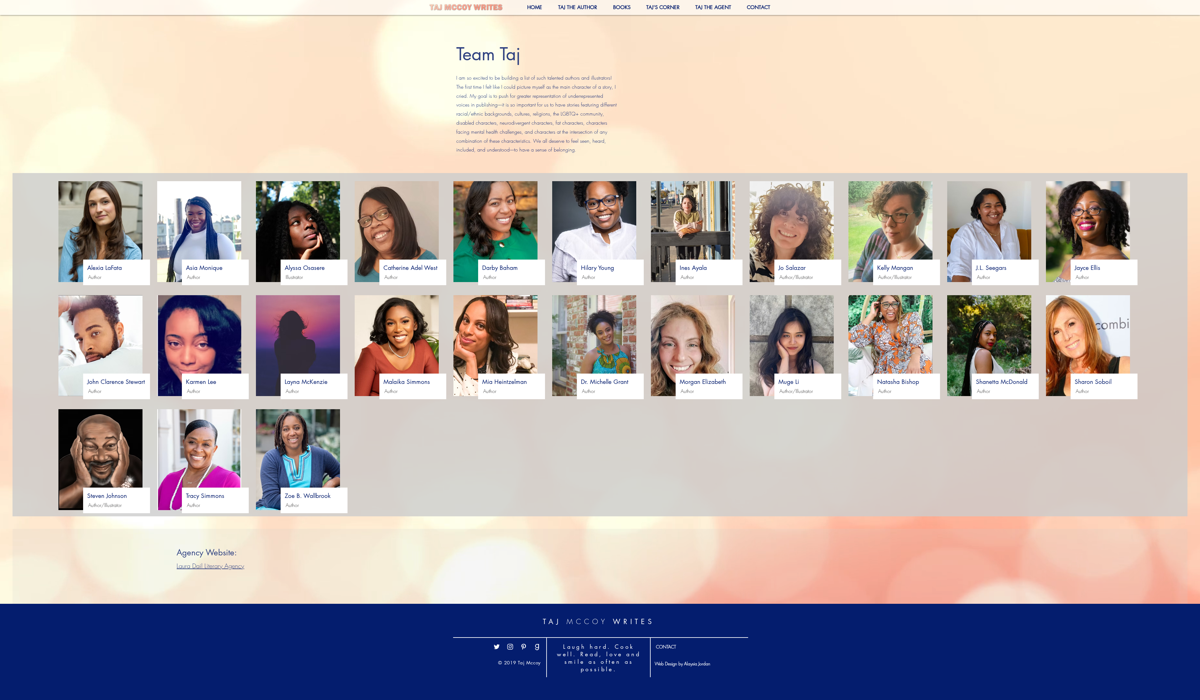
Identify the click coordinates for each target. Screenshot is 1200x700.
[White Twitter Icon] (497, 647)
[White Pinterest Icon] (524, 647)
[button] (658, 7)
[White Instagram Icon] (510, 647)
